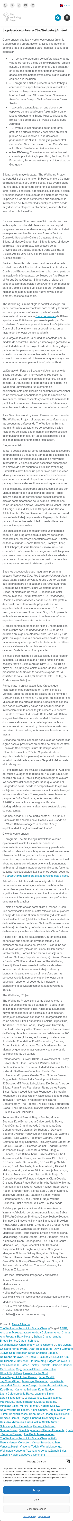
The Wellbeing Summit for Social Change (25, 1328)
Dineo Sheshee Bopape (42, 1353)
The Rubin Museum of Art (39, 1434)
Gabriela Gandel (62, 1365)
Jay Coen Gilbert (10, 1381)
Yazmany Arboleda (37, 1450)
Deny (37, 1499)
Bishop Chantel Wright (47, 1336)
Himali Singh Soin (11, 1373)
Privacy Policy (29, 1516)
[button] (68, 1461)
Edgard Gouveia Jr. (58, 1361)
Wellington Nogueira (12, 1450)
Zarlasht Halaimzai (11, 1455)
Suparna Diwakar (11, 1434)
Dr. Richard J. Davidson (14, 1361)
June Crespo (29, 1385)
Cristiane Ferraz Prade (13, 1349)
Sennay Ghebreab (44, 1426)
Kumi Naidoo (46, 1389)
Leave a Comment (34, 1455)
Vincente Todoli (29, 1446)
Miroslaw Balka (9, 1406)
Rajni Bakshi (62, 1414)
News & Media (21, 1324)
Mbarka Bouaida (46, 1402)
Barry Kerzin (24, 1336)
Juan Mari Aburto (10, 1385)
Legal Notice (44, 1516)
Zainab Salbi (58, 1450)
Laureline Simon (44, 1393)
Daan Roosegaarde (40, 1349)
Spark (69, 1430)
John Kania (56, 1381)
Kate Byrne (6, 1389)
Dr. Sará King (38, 1361)
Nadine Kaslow (50, 1406)
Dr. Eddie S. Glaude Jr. (38, 1357)
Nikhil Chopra (39, 1410)
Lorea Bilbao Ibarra (11, 1397)
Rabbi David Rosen (41, 1414)
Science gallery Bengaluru (16, 1426)
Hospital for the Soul (35, 1373)
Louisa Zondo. (33, 1397)
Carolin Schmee (28, 1340)
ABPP (63, 1328)
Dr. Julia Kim (61, 1357)
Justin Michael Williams (53, 1385)
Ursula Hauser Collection (15, 1442)
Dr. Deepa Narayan (11, 1357)
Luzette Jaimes (52, 1397)
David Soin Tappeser (14, 1353)
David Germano (63, 1349)
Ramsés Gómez (9, 1418)
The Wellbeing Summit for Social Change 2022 (28, 1438)
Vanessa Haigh (9, 1446)
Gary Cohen (7, 1369)
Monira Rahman (29, 1406)
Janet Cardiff (46, 1377)
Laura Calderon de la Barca (16, 1393)
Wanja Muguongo (50, 1446)
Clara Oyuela (63, 1345)
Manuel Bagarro (25, 1402)
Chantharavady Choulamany (17, 1345)
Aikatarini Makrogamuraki (15, 1332)
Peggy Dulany (57, 1410)
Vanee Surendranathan (46, 1442)
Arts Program (8, 1336)
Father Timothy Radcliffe (35, 1365)
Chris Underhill (45, 1345)
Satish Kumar (50, 1422)
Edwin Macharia (10, 1365)
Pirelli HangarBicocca (14, 1414)
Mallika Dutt (7, 1402)
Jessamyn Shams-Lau (35, 1381)
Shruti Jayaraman (29, 1430)
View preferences (36, 1508)
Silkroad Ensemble (52, 1430)
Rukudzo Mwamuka (12, 1422)
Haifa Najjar (48, 1369)
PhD (69, 1410)
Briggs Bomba (8, 1340)
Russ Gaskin (33, 1422)
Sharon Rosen (8, 1430)
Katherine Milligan (26, 1389)
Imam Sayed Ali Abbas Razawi (18, 1377)
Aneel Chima (62, 1332)
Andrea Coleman (42, 1332)
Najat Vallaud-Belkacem (14, 1410)
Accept (36, 1490)
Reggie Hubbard (31, 1418)
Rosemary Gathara (53, 1418)
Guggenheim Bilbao (28, 1369)
